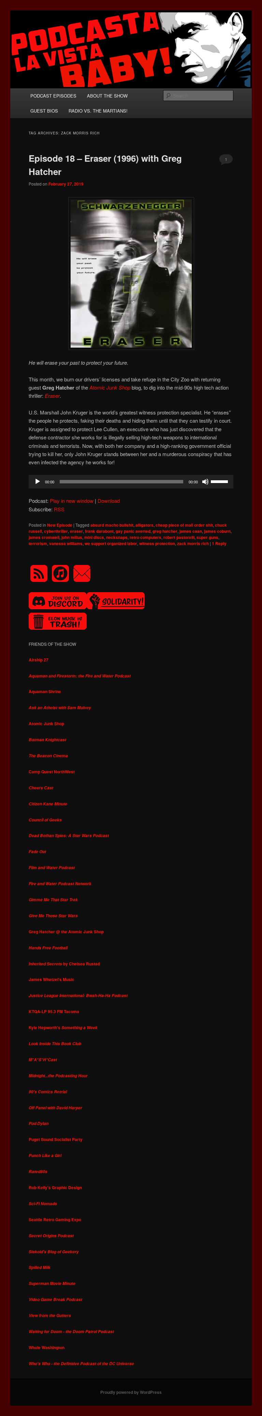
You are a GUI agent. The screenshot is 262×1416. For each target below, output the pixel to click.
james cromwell (44, 537)
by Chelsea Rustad (64, 964)
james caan (190, 531)
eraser (76, 531)
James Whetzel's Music (51, 979)
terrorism (38, 543)
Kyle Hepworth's (63, 1027)
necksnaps (117, 537)
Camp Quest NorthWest (52, 772)
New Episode (59, 525)
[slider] (220, 481)
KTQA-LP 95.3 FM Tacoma (54, 1011)
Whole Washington (46, 1347)
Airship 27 (38, 660)
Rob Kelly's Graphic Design (55, 1187)
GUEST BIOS (44, 110)
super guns (207, 537)
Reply (219, 543)
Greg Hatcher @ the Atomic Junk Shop (66, 932)
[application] (131, 481)
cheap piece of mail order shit (184, 525)
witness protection (157, 543)
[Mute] (205, 481)
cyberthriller (56, 531)
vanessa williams (66, 543)
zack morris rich (193, 543)
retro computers (145, 537)
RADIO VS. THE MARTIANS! (98, 110)
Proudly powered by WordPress (131, 1392)
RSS (59, 509)
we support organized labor (111, 543)
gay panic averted (133, 531)
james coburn (217, 531)
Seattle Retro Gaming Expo (55, 1219)
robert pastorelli (178, 537)
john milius (71, 537)
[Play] (37, 481)
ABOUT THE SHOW (107, 95)
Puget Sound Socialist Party (56, 1139)
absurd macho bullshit (111, 525)
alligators (144, 525)
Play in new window (71, 500)
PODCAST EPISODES (53, 95)
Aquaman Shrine (45, 691)
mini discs (94, 537)
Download (109, 500)
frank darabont (99, 531)
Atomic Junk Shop (46, 723)
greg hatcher (164, 531)
